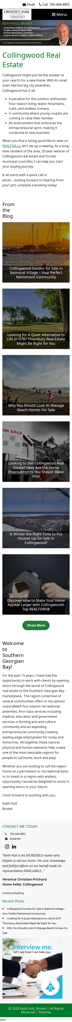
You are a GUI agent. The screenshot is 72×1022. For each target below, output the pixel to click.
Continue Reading (13, 893)
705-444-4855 (56, 4)
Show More (36, 625)
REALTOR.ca (11, 146)
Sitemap (45, 1012)
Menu (61, 14)
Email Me (15, 838)
